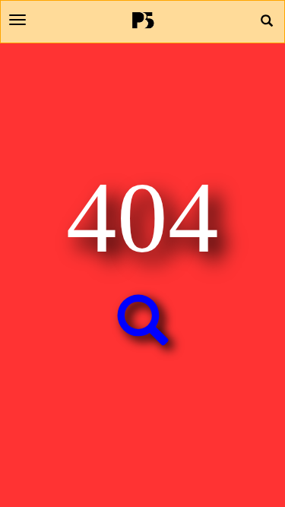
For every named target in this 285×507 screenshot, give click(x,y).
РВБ (142, 20)
